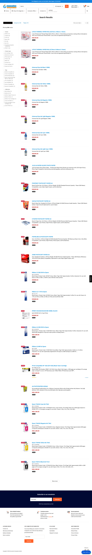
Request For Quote (54, 533)
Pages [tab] (25, 23)
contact (50, 516)
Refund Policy (74, 530)
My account (74, 7)
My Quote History (53, 528)
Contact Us (5, 528)
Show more (55, 481)
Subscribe (57, 499)
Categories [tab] (17, 23)
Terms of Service (74, 533)
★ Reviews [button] (90, 278)
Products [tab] (7, 23)
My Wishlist (52, 530)
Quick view (35, 43)
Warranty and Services (8, 530)
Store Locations (6, 535)
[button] (85, 23)
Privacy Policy (74, 535)
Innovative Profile (75, 528)
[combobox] (36, 6)
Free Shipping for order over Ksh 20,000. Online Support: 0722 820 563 (46, 1)
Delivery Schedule (7, 533)
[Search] (67, 6)
